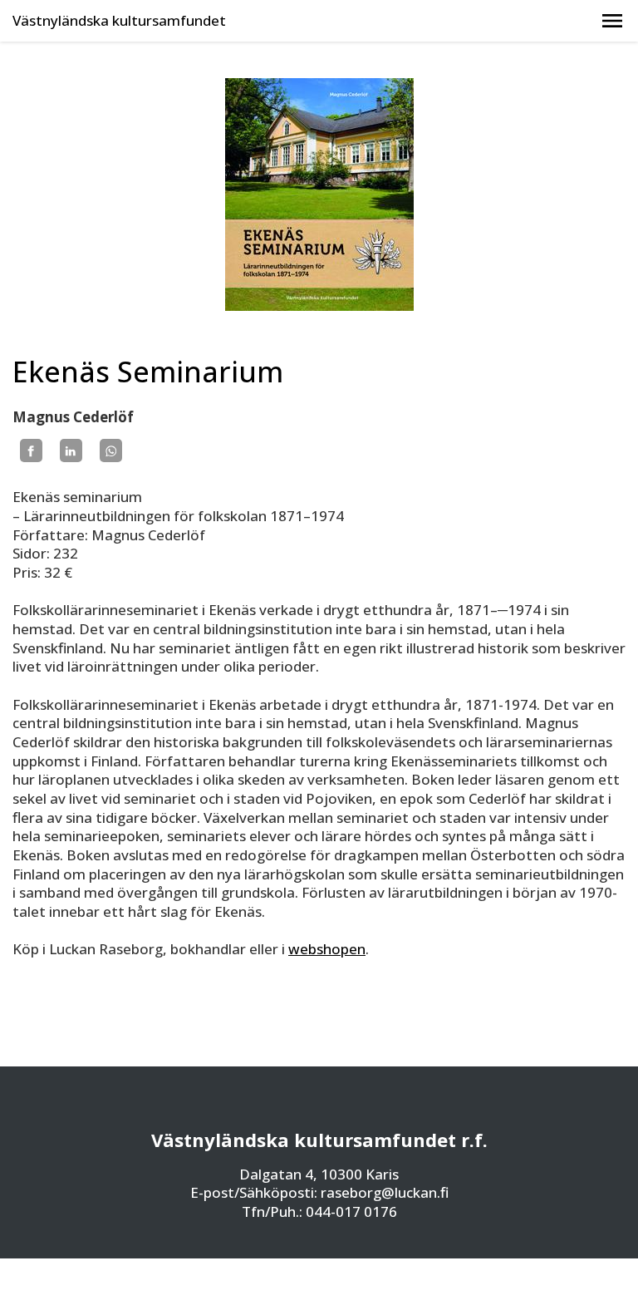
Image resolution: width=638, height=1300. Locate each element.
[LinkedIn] (71, 450)
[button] (612, 20)
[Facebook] (31, 450)
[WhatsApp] (111, 450)
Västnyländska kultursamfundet (119, 21)
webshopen (327, 948)
